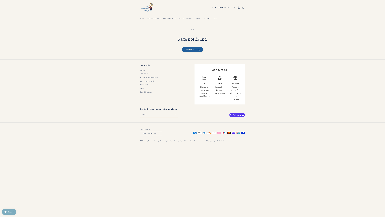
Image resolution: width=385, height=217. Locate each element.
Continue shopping (192, 50)
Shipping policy (210, 141)
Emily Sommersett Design (152, 141)
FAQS (142, 88)
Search (142, 70)
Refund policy (178, 141)
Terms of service (199, 141)
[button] (153, 18)
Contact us (144, 74)
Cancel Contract (145, 92)
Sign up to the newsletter (149, 77)
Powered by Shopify (166, 141)
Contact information (223, 141)
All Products (144, 85)
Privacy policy (188, 141)
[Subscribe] (175, 114)
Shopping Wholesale (147, 81)
